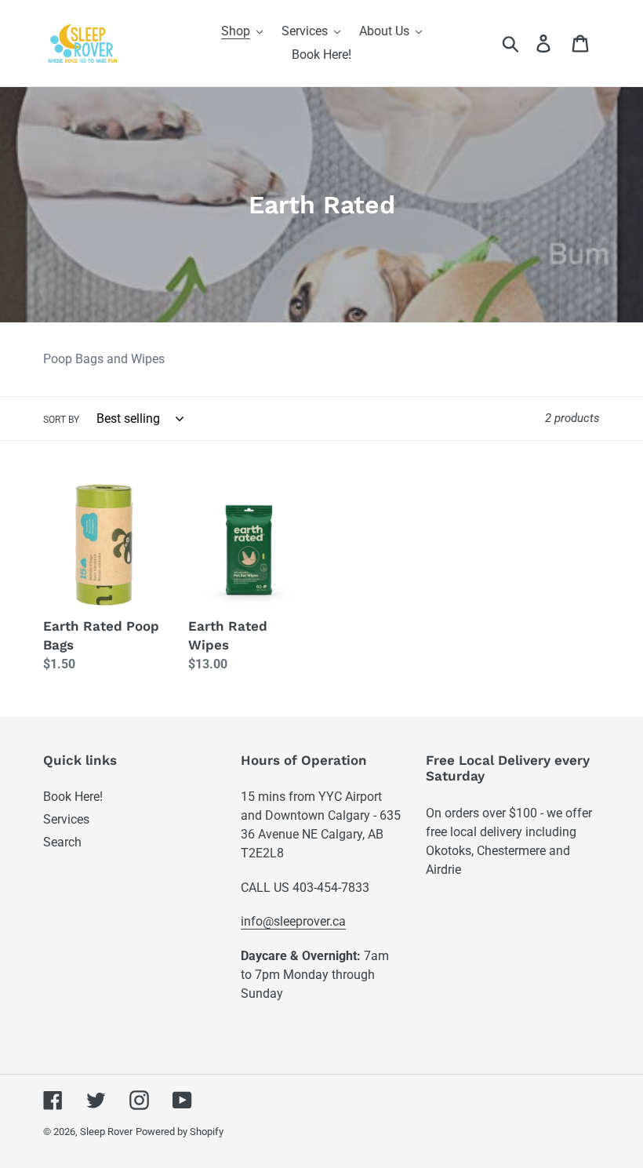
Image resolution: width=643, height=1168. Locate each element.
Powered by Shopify (179, 1131)
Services (66, 819)
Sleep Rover (106, 1131)
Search (62, 842)
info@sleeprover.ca (293, 921)
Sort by (61, 419)
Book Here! (73, 796)
